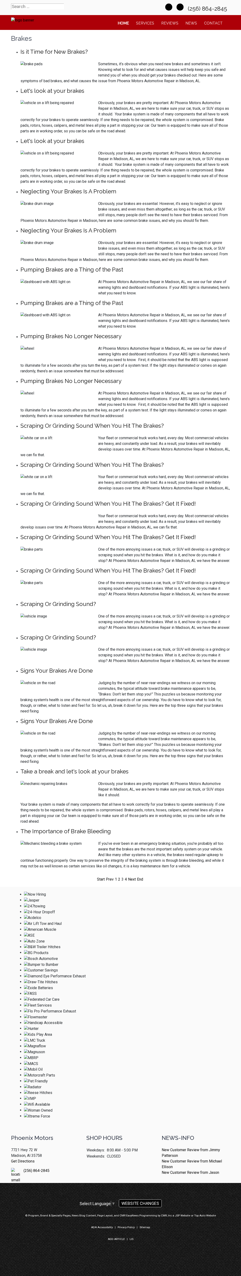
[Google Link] (180, 7)
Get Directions (23, 1161)
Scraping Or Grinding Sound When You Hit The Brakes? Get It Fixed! (108, 503)
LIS (131, 1239)
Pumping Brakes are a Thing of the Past (71, 269)
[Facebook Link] (168, 7)
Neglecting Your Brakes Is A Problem (68, 191)
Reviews (169, 23)
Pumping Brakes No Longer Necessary (70, 336)
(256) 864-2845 (208, 8)
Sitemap (145, 1227)
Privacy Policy (126, 1227)
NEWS (191, 23)
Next (132, 879)
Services (145, 23)
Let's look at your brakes (52, 90)
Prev (110, 879)
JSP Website (182, 1215)
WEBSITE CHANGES (140, 1203)
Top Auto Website (205, 1215)
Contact (213, 23)
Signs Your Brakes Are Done (56, 670)
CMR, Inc (166, 1215)
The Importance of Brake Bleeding (65, 831)
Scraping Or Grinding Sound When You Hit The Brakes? (92, 425)
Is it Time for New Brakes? (54, 51)
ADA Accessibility (102, 1227)
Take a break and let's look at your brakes (74, 771)
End (140, 879)
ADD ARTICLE (116, 1239)
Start (101, 879)
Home (123, 23)
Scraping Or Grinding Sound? (58, 604)
